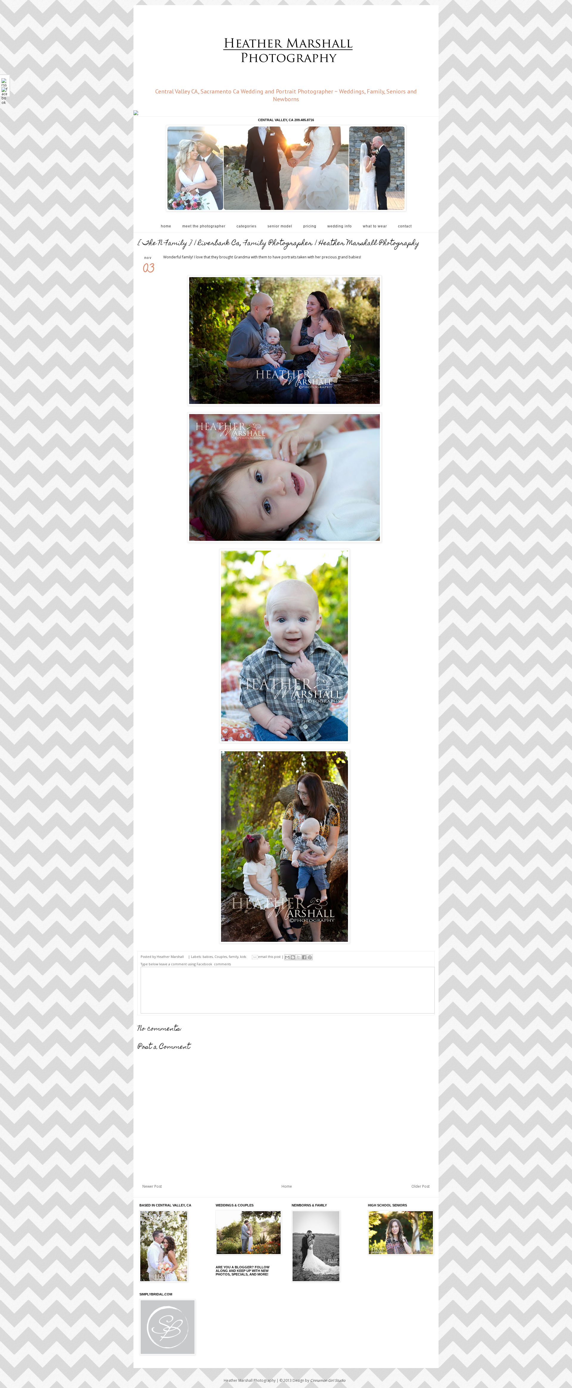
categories (247, 226)
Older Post (420, 1186)
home (166, 226)
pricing (309, 226)
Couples (220, 956)
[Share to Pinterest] (310, 957)
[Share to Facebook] (304, 957)
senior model (280, 226)
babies (208, 956)
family (233, 956)
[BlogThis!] (293, 957)
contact (405, 226)
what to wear (375, 226)
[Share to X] (298, 957)
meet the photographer (204, 226)
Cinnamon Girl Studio (327, 1380)
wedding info (339, 226)
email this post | (271, 956)
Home (287, 1186)
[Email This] (287, 957)
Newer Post (152, 1186)
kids (243, 956)
